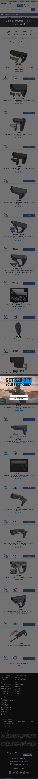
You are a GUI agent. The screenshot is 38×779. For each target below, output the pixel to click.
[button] (19, 399)
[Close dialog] (1, 377)
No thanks (19, 402)
